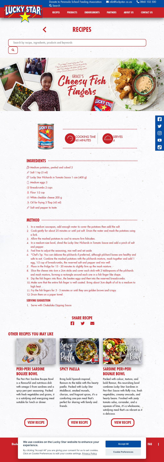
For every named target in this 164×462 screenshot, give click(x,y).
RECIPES (56, 12)
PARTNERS (111, 12)
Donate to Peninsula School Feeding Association (75, 2)
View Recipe (36, 422)
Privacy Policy (89, 453)
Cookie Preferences (123, 452)
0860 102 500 (147, 2)
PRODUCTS (72, 12)
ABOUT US (129, 12)
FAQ (150, 444)
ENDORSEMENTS (92, 12)
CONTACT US (147, 12)
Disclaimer (17, 444)
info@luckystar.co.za (120, 2)
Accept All (123, 444)
